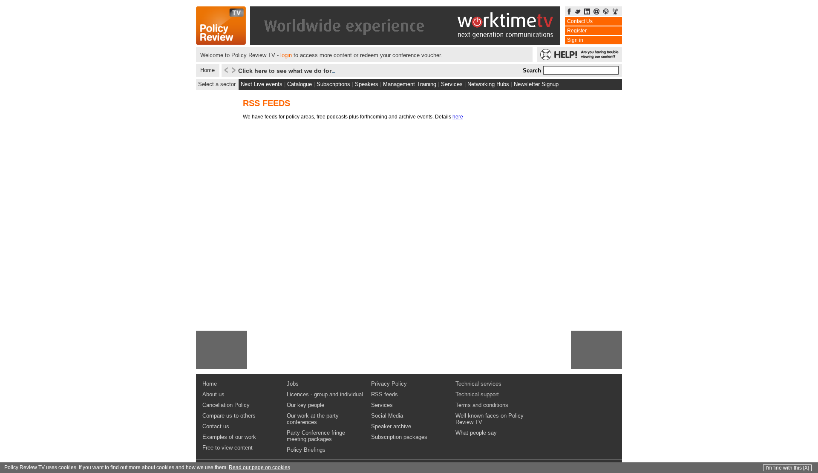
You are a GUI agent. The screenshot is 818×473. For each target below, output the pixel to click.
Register (577, 31)
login (286, 55)
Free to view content (227, 447)
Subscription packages (399, 437)
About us (213, 394)
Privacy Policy (389, 384)
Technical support (477, 394)
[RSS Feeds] (615, 12)
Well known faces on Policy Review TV (489, 418)
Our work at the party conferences (313, 418)
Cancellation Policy (226, 405)
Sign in (575, 40)
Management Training (409, 84)
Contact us (215, 426)
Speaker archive (391, 426)
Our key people (305, 405)
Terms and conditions (481, 405)
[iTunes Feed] (606, 12)
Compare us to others (229, 415)
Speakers (366, 84)
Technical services (478, 384)
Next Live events (261, 84)
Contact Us (580, 21)
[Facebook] (569, 12)
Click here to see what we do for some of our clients (313, 70)
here (457, 117)
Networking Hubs (488, 84)
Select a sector (217, 84)
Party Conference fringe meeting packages (316, 436)
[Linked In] (587, 12)
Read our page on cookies (259, 467)
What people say (476, 433)
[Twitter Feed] (578, 12)
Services (452, 84)
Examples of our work (229, 437)
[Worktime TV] (405, 42)
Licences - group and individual (325, 394)
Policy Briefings (306, 450)
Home (207, 70)
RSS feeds (384, 394)
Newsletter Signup (536, 84)
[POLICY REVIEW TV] (221, 42)
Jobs (293, 384)
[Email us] (596, 12)
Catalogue (299, 84)
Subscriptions (333, 84)
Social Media (387, 415)
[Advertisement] (221, 350)
